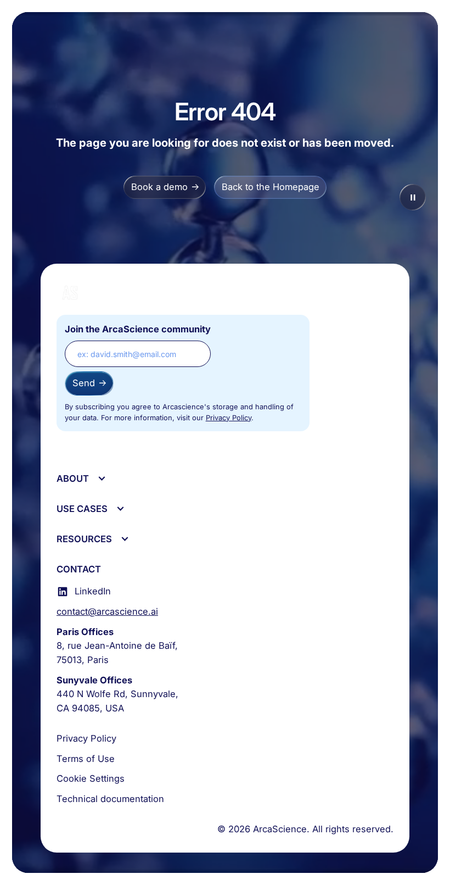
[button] (81, 479)
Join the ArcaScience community (138, 329)
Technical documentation (110, 798)
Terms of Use (86, 758)
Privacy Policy (228, 418)
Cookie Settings (91, 778)
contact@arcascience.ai (107, 611)
